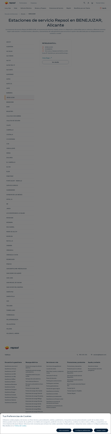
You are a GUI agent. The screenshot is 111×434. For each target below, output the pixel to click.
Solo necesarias (64, 430)
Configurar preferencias (82, 430)
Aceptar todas (101, 430)
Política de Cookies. (21, 426)
